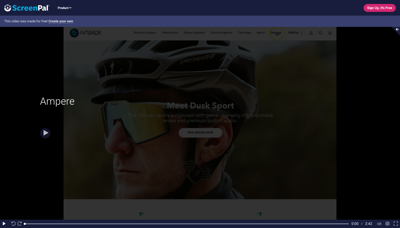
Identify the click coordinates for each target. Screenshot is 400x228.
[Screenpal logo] (25, 8)
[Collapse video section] (394, 31)
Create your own (61, 21)
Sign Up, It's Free (379, 8)
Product (63, 8)
